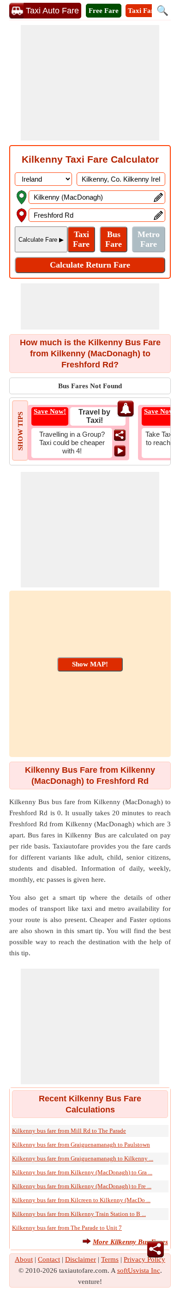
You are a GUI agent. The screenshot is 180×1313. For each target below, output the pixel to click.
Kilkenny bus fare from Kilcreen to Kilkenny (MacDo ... (81, 1200)
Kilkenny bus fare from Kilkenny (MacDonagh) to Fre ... (81, 1186)
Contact (49, 1259)
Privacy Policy (144, 1259)
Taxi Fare (142, 10)
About (24, 1259)
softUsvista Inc (138, 1270)
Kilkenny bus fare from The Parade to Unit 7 (67, 1227)
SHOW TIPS (20, 431)
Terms (110, 1259)
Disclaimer (80, 1259)
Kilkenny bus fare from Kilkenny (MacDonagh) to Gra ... (82, 1172)
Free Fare (104, 10)
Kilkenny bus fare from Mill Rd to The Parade (69, 1130)
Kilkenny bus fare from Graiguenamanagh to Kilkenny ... (82, 1158)
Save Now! (50, 411)
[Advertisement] (90, 82)
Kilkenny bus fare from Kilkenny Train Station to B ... (79, 1213)
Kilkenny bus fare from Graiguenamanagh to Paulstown (81, 1144)
